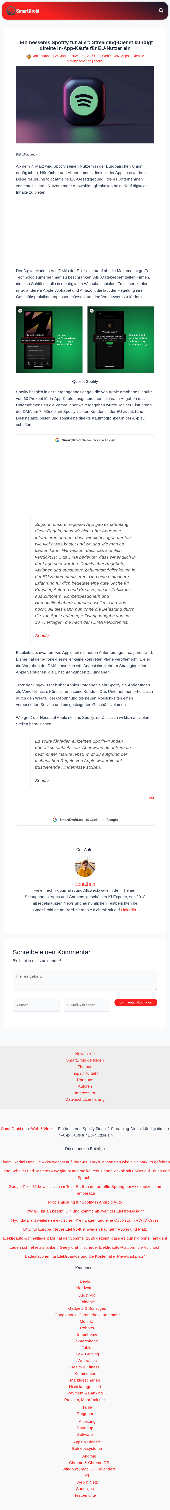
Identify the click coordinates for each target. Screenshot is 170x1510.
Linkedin (128, 910)
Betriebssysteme (87, 1448)
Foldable (87, 1302)
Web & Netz (111, 56)
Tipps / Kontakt (85, 1073)
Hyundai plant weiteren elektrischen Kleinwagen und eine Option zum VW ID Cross (85, 1220)
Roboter (87, 1328)
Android (89, 1456)
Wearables (87, 1360)
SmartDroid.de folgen (85, 1060)
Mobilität (87, 1321)
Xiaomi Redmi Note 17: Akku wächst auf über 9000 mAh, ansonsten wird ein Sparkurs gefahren (85, 1162)
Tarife (87, 1407)
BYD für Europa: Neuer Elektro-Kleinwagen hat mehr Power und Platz (85, 1229)
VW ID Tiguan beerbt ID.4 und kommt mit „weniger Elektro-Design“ (85, 1211)
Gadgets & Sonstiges (87, 1308)
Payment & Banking (85, 1393)
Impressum (85, 1093)
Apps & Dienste (132, 56)
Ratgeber (85, 1414)
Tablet (87, 1347)
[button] (161, 11)
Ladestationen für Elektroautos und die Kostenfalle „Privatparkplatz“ (85, 1256)
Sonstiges (85, 1488)
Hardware (85, 1288)
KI (87, 1476)
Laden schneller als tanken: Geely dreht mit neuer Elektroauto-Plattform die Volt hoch (85, 1247)
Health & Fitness (85, 1367)
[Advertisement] (85, 231)
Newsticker (85, 1054)
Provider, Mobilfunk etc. (85, 1400)
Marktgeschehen (79, 61)
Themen (85, 1066)
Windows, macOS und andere (89, 1469)
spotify (98, 61)
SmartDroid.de (14, 1129)
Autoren (85, 1086)
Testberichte (85, 1495)
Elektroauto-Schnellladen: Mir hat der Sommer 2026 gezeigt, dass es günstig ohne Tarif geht (85, 1238)
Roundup (85, 1428)
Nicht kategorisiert (85, 1386)
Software (85, 1434)
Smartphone (87, 1341)
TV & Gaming (87, 1354)
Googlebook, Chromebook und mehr (87, 1315)
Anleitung (87, 1421)
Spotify (42, 635)
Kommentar (85, 1373)
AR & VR (87, 1295)
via (151, 797)
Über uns (85, 1080)
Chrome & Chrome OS (89, 1462)
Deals (85, 1281)
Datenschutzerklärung (85, 1099)
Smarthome (87, 1334)
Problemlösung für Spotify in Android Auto (85, 1202)
